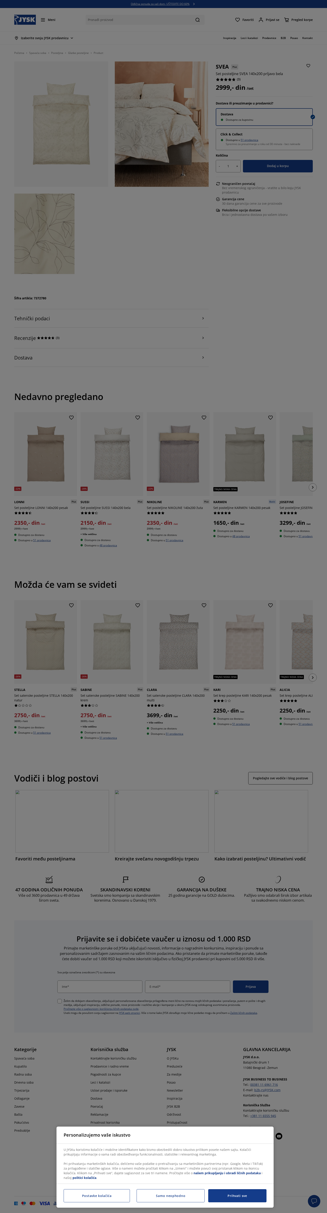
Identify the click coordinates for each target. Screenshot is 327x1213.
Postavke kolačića (97, 1196)
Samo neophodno (170, 1196)
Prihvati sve (237, 1196)
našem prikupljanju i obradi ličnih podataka (227, 1173)
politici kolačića (84, 1178)
